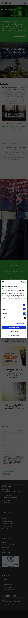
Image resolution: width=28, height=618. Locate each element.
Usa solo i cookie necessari (14, 335)
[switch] (24, 309)
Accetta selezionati (14, 331)
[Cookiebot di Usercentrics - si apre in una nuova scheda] (20, 282)
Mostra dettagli (20, 323)
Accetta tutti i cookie (14, 327)
